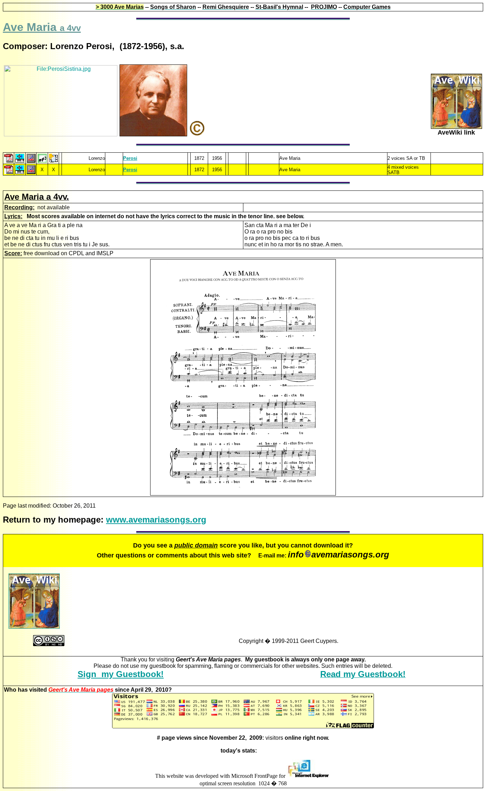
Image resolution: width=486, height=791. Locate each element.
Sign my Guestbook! (121, 674)
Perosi (130, 169)
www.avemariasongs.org (156, 519)
